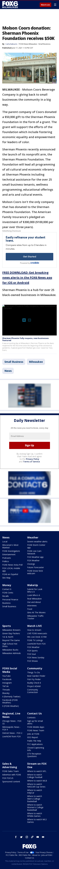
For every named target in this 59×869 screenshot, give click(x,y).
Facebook (6, 679)
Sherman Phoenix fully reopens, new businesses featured (25, 339)
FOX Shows (32, 661)
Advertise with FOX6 (11, 774)
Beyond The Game (11, 640)
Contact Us (34, 713)
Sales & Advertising (9, 765)
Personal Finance (10, 599)
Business (6, 603)
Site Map (6, 577)
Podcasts (6, 558)
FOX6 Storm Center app (36, 546)
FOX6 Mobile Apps (35, 727)
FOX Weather (33, 560)
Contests (31, 717)
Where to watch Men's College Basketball (34, 799)
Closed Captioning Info (35, 749)
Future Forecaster (35, 567)
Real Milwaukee (34, 598)
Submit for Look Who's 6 (34, 590)
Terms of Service (31, 461)
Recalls (5, 596)
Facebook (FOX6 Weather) (10, 701)
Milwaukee (36, 361)
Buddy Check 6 (34, 682)
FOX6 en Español (10, 574)
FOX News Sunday (35, 657)
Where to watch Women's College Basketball (35, 807)
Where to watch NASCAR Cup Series (36, 785)
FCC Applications (35, 744)
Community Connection (32, 691)
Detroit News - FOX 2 (12, 733)
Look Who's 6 (33, 595)
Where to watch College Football (34, 776)
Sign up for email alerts (35, 722)
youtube (37, 837)
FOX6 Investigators (11, 551)
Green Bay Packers (11, 633)
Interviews (32, 605)
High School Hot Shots (9, 645)
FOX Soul (31, 654)
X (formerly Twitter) (11, 696)
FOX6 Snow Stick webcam (35, 572)
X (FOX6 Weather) (10, 706)
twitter (21, 837)
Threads (6, 689)
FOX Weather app (35, 557)
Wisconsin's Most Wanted (10, 546)
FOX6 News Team (35, 730)
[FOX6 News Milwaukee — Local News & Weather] (10, 4)
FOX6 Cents (7, 592)
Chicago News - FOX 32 (11, 722)
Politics (5, 561)
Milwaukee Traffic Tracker (35, 617)
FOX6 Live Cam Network (34, 552)
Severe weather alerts (37, 541)
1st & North (7, 636)
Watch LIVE (34, 626)
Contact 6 (6, 589)
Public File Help (34, 740)
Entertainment (8, 554)
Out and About (34, 602)
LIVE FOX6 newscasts (37, 633)
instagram (26, 837)
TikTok (5, 686)
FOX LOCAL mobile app (11, 569)
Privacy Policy (32, 459)
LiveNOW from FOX (36, 643)
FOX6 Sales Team (10, 771)
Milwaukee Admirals (11, 653)
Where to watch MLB (37, 780)
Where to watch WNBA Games (34, 814)
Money (6, 585)
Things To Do (33, 672)
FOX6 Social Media (9, 670)
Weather (32, 537)
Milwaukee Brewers (11, 630)
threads (32, 837)
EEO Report (32, 737)
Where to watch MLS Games (37, 820)
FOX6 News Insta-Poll (12, 564)
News (8, 370)
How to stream (34, 630)
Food (29, 609)
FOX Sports (32, 650)
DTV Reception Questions (34, 755)
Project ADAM (34, 686)
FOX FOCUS (7, 778)
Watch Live (45, 5)
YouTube (6, 676)
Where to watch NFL (36, 771)
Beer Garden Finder (36, 676)
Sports (6, 626)
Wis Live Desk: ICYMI (37, 636)
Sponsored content (11, 781)
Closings (31, 564)
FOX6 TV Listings (35, 640)
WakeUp (32, 585)
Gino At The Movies (36, 612)
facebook (16, 837)
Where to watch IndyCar (34, 791)
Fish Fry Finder (34, 679)
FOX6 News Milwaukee (28, 44)
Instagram (7, 682)
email (43, 837)
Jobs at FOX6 (33, 733)
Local (4, 541)
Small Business (44, 44)
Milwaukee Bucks (10, 649)
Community (34, 668)
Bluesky (5, 693)
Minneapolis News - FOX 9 (11, 728)
